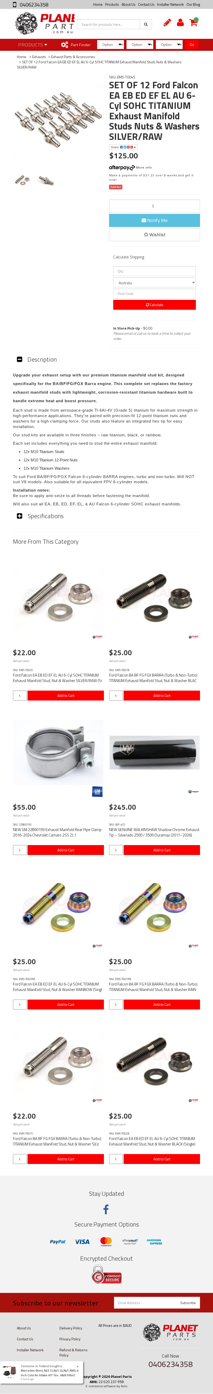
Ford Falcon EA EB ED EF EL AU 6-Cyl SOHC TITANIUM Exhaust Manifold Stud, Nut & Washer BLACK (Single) (152, 1141)
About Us (129, 4)
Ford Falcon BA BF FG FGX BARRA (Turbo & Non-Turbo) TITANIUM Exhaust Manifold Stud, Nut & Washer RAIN (153, 987)
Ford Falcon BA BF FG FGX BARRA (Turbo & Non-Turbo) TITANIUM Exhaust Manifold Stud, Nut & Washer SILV (57, 1141)
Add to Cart (65, 695)
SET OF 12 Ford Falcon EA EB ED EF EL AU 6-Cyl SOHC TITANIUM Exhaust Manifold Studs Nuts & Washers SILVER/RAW (99, 64)
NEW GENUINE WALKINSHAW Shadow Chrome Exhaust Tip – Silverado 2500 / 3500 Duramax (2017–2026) (154, 832)
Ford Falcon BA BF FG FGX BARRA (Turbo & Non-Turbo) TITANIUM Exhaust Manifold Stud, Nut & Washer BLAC (153, 678)
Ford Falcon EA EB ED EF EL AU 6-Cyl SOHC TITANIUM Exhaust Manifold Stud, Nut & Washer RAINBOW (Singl (57, 987)
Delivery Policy (70, 1328)
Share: (115, 147)
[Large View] (22, 180)
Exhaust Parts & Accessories (73, 56)
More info (143, 167)
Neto (124, 1386)
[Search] (146, 24)
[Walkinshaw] (193, 791)
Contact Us (146, 4)
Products (112, 4)
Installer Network (170, 4)
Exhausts (39, 56)
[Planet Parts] (97, 637)
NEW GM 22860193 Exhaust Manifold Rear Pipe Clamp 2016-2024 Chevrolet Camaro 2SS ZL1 (57, 832)
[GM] (97, 791)
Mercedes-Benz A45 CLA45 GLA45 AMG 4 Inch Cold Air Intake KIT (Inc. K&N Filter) (50, 1372)
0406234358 (33, 5)
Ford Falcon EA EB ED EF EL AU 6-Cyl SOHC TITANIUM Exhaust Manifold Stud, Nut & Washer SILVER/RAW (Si (57, 678)
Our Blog (193, 4)
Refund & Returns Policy (73, 1352)
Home (98, 4)
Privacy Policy (70, 1339)
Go (192, 44)
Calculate (156, 304)
